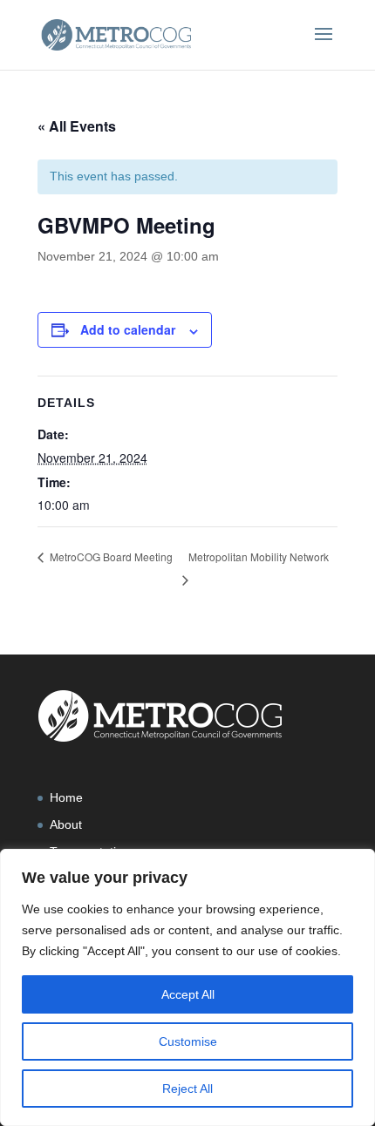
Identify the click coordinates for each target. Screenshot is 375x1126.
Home (66, 797)
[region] (187, 987)
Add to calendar (127, 329)
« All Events (77, 126)
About (66, 824)
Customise (188, 1041)
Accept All (188, 994)
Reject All (187, 1088)
